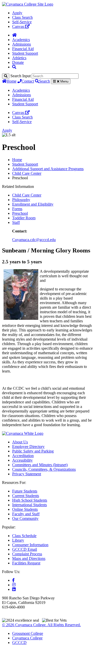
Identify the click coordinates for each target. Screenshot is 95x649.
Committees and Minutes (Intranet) (40, 465)
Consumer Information (30, 545)
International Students (29, 505)
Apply (17, 13)
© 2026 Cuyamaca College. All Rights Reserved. (41, 625)
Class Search (22, 17)
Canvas (18, 26)
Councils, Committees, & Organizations (44, 469)
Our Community (25, 518)
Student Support (25, 53)
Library (18, 540)
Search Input (20, 76)
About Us (20, 442)
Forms (17, 209)
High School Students (29, 500)
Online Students (25, 509)
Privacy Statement (26, 474)
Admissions (21, 44)
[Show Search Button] (14, 67)
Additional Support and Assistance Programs (48, 169)
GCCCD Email (24, 549)
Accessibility (22, 460)
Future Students (24, 491)
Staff (16, 222)
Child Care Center (26, 173)
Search (44, 81)
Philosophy (21, 200)
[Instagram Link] (14, 585)
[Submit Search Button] (5, 76)
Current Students (25, 496)
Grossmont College (27, 633)
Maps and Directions (28, 558)
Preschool (20, 213)
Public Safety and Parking (33, 451)
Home (11, 81)
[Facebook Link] (13, 580)
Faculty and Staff (26, 514)
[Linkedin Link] (14, 589)
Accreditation (23, 456)
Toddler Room (23, 218)
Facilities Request (26, 563)
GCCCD (19, 642)
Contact (28, 81)
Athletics (19, 58)
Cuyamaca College (27, 638)
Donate (18, 62)
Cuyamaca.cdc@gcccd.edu (34, 240)
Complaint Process (27, 554)
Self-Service (22, 22)
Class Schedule (24, 536)
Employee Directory (28, 446)
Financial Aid (23, 49)
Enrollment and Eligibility (32, 204)
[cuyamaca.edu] (27, 4)
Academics (21, 39)
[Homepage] (14, 35)
